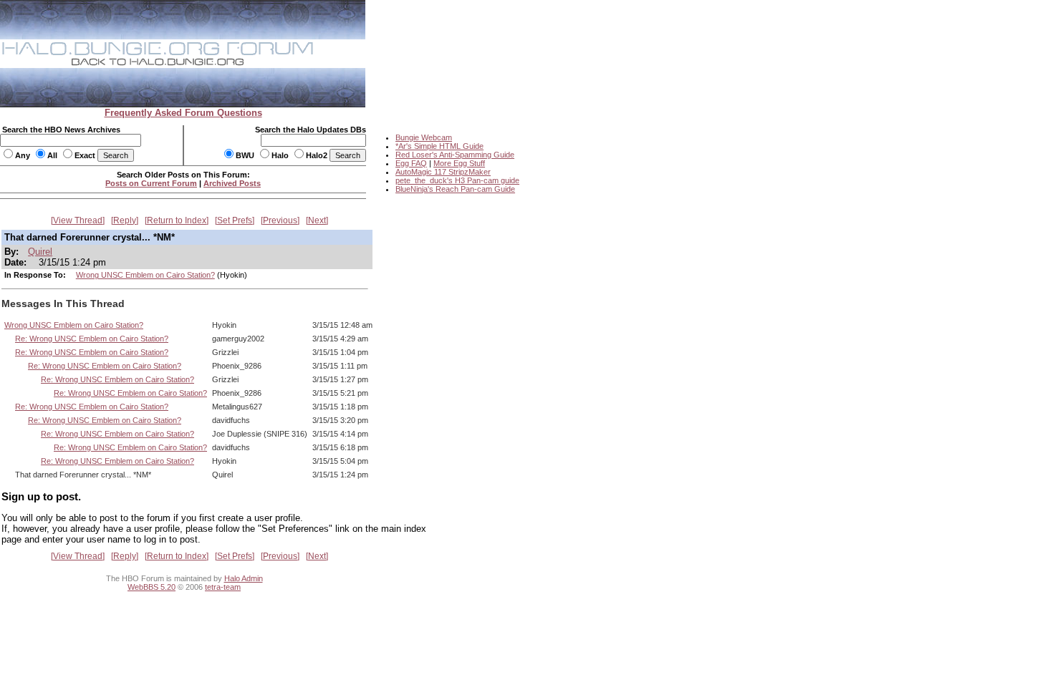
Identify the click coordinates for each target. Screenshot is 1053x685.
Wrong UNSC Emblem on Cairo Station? (145, 275)
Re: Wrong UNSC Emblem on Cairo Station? (91, 338)
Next (317, 220)
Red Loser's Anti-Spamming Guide (454, 154)
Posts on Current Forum (151, 183)
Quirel (40, 251)
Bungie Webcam (423, 137)
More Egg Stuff (459, 163)
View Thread (77, 220)
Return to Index (176, 220)
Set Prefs (234, 220)
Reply (124, 220)
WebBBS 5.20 (152, 587)
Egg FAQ (411, 163)
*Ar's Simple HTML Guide (439, 146)
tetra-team (223, 587)
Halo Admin (243, 578)
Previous (280, 220)
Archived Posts (232, 183)
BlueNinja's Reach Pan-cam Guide (455, 189)
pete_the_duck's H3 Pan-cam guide (457, 180)
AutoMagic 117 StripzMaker (443, 171)
